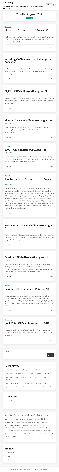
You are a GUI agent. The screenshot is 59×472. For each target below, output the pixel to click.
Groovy (46, 422)
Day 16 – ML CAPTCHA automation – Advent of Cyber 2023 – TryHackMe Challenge (29, 387)
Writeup (8, 33)
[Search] (55, 5)
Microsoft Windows (40, 427)
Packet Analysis (33, 430)
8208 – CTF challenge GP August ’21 (25, 149)
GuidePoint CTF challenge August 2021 (27, 323)
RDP (11, 433)
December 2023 (9, 452)
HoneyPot (26, 425)
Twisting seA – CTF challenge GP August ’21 (28, 180)
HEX (22, 425)
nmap (15, 430)
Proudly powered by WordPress (20, 469)
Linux (43, 425)
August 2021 (8, 460)
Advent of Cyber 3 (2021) (15, 415)
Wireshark (19, 436)
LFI (40, 425)
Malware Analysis (18, 427)
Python (7, 434)
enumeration (29, 422)
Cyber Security (9, 326)
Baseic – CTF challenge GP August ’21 (26, 257)
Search (7, 351)
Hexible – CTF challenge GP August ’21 (27, 289)
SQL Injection (18, 433)
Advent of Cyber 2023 (35, 415)
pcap (49, 430)
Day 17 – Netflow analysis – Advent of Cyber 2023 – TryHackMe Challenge (26, 383)
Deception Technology (20, 422)
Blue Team (22, 419)
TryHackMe (43, 433)
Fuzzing (41, 422)
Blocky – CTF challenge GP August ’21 (26, 30)
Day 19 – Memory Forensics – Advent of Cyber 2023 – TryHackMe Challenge (27, 373)
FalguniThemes (43, 469)
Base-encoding (9, 419)
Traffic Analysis (34, 433)
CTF (43, 418)
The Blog (8, 2)
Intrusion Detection (32, 425)
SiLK (13, 433)
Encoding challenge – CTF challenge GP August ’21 (28, 60)
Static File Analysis (26, 433)
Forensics (36, 422)
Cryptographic (36, 419)
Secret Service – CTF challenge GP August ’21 (29, 227)
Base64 (16, 419)
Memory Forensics (31, 427)
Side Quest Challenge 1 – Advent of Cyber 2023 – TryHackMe (23, 370)
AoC (47, 415)
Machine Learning (9, 427)
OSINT (18, 430)
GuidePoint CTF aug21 (12, 425)
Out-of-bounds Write (25, 430)
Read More (9, 47)
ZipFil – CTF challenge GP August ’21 (26, 91)
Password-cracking (42, 430)
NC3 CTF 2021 (9, 430)
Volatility (52, 433)
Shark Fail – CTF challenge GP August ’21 (28, 120)
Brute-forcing (29, 419)
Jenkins (37, 425)
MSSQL (47, 427)
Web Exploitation (11, 436)
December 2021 (9, 456)
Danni (52, 47)
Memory (24, 427)
